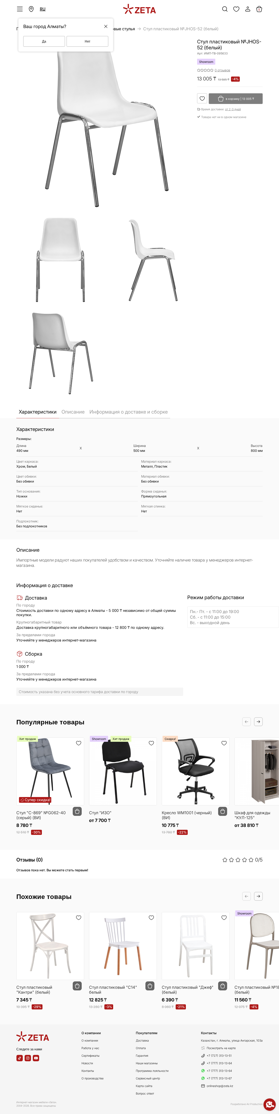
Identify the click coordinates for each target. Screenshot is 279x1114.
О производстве (92, 1078)
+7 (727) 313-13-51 (219, 1055)
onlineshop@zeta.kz (220, 1086)
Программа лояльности (152, 1070)
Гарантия (142, 1055)
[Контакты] (269, 1104)
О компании (89, 1040)
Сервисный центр (148, 1078)
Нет (87, 41)
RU (43, 9)
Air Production (255, 1104)
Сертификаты (90, 1055)
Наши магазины (147, 1063)
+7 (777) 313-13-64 (219, 1063)
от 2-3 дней (233, 109)
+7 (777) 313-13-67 (219, 1078)
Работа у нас (90, 1048)
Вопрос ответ (145, 1093)
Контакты (87, 1070)
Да (44, 41)
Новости (87, 1063)
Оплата (141, 1048)
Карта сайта (144, 1086)
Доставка (142, 1040)
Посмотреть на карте (221, 1048)
